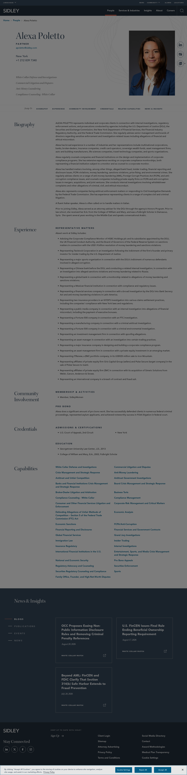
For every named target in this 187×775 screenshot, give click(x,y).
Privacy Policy (49, 772)
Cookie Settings (123, 770)
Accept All (162, 770)
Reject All (143, 770)
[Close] (183, 770)
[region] (93, 770)
